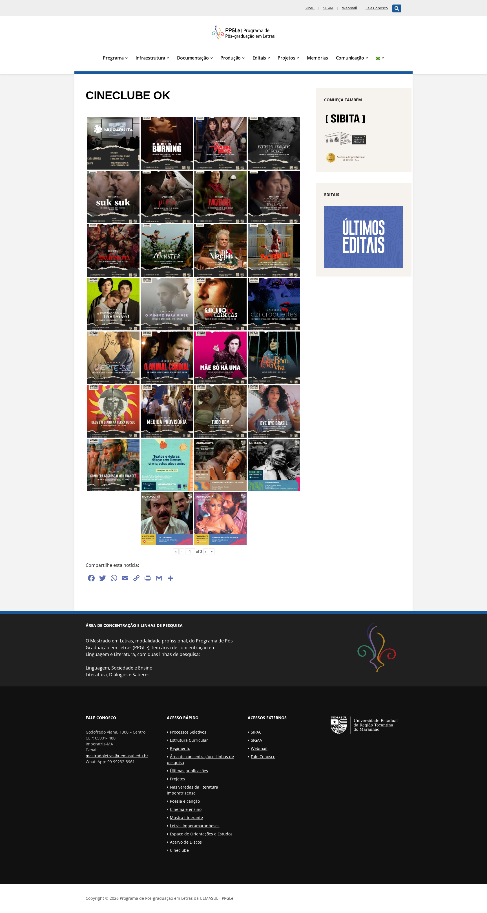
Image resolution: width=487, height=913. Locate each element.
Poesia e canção (185, 801)
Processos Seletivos (188, 732)
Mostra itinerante (186, 817)
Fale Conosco (377, 7)
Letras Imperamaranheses (195, 825)
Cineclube (179, 850)
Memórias (317, 58)
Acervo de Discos (186, 842)
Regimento (180, 748)
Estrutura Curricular (189, 740)
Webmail (349, 7)
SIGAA (328, 7)
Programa (113, 58)
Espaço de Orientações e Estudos (201, 834)
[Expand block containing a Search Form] (396, 8)
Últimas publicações (189, 770)
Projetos (286, 58)
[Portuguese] (380, 58)
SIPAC (310, 7)
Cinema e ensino (186, 809)
